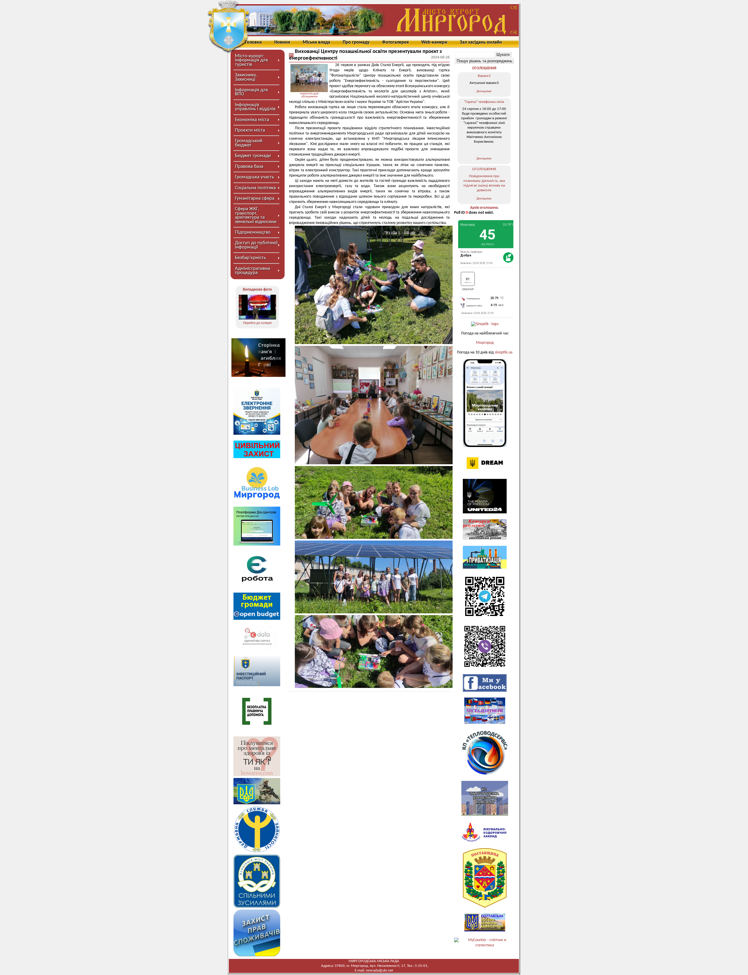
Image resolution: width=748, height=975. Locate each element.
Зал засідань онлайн (481, 42)
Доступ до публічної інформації (256, 244)
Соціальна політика (255, 187)
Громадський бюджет (248, 142)
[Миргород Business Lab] (256, 499)
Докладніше (484, 91)
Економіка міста (252, 119)
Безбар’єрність (250, 257)
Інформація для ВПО (251, 91)
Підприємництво (253, 232)
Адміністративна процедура (252, 270)
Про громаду (356, 42)
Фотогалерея (395, 42)
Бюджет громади (253, 155)
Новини (282, 42)
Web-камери (434, 42)
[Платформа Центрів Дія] (256, 544)
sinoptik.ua (503, 352)
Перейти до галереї (257, 323)
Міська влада (316, 42)
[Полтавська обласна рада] (485, 907)
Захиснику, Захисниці (246, 77)
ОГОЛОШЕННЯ (484, 68)
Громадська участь (254, 177)
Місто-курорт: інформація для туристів (251, 60)
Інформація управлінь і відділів (255, 106)
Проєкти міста (250, 130)
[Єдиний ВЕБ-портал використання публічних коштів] (256, 649)
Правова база (249, 166)
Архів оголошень (484, 208)
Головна (253, 42)
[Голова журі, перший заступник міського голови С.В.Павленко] (257, 307)
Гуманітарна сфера (254, 198)
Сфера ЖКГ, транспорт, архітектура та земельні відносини (255, 215)
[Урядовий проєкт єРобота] (256, 585)
